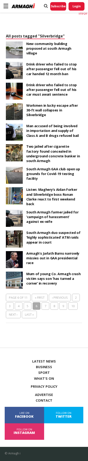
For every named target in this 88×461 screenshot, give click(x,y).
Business (44, 367)
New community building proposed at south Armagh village (48, 48)
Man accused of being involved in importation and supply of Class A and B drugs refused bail (52, 131)
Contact (44, 400)
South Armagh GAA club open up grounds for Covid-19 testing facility (53, 174)
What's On (44, 378)
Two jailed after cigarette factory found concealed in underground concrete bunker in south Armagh (53, 153)
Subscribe (58, 6)
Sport (44, 372)
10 (73, 306)
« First (40, 297)
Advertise (44, 394)
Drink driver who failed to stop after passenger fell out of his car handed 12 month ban (51, 69)
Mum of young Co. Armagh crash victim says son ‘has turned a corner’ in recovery (53, 279)
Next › (13, 314)
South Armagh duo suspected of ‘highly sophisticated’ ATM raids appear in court (53, 237)
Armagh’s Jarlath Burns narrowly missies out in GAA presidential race (52, 258)
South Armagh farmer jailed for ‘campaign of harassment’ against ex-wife (52, 217)
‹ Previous (60, 297)
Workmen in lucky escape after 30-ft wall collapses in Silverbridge (52, 110)
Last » (29, 314)
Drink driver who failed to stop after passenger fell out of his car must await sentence (51, 90)
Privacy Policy (44, 386)
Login (77, 6)
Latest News (44, 361)
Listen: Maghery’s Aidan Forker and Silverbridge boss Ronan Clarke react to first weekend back (51, 196)
